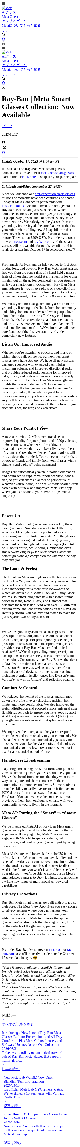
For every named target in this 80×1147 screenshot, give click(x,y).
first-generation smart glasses (55, 194)
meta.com (20, 241)
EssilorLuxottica (13, 206)
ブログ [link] (7, 126)
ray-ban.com (42, 241)
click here (29, 177)
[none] (33, 1067)
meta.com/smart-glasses (57, 173)
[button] (40, 4)
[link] (7, 8)
